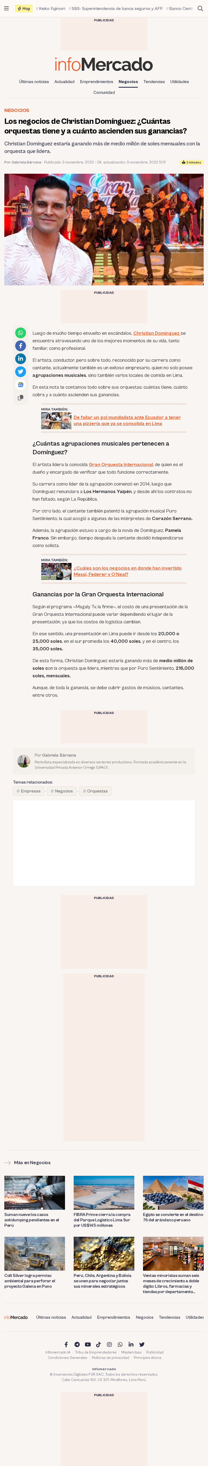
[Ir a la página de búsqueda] (200, 8)
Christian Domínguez (157, 333)
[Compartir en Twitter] (20, 371)
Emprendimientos (96, 81)
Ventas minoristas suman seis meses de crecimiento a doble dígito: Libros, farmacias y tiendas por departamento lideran (171, 1283)
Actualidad (64, 81)
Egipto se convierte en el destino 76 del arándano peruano (173, 1217)
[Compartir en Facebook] (20, 345)
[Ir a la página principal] (104, 64)
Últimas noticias (34, 81)
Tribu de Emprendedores (96, 1352)
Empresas (31, 791)
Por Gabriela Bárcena (22, 162)
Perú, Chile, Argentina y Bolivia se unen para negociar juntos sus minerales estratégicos (102, 1281)
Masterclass (131, 1352)
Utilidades (179, 81)
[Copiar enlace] (20, 397)
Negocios (128, 81)
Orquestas (97, 791)
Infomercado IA (58, 1352)
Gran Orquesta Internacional (121, 464)
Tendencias (154, 81)
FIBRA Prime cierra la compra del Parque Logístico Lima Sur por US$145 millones (102, 1220)
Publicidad (155, 1352)
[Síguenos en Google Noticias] (20, 384)
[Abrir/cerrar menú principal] (6, 8)
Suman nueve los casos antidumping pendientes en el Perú (31, 1220)
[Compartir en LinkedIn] (20, 358)
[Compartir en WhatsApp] (20, 332)
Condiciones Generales (67, 1358)
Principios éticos (147, 1358)
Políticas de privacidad (110, 1358)
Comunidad (104, 92)
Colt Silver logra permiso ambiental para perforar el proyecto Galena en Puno (29, 1281)
